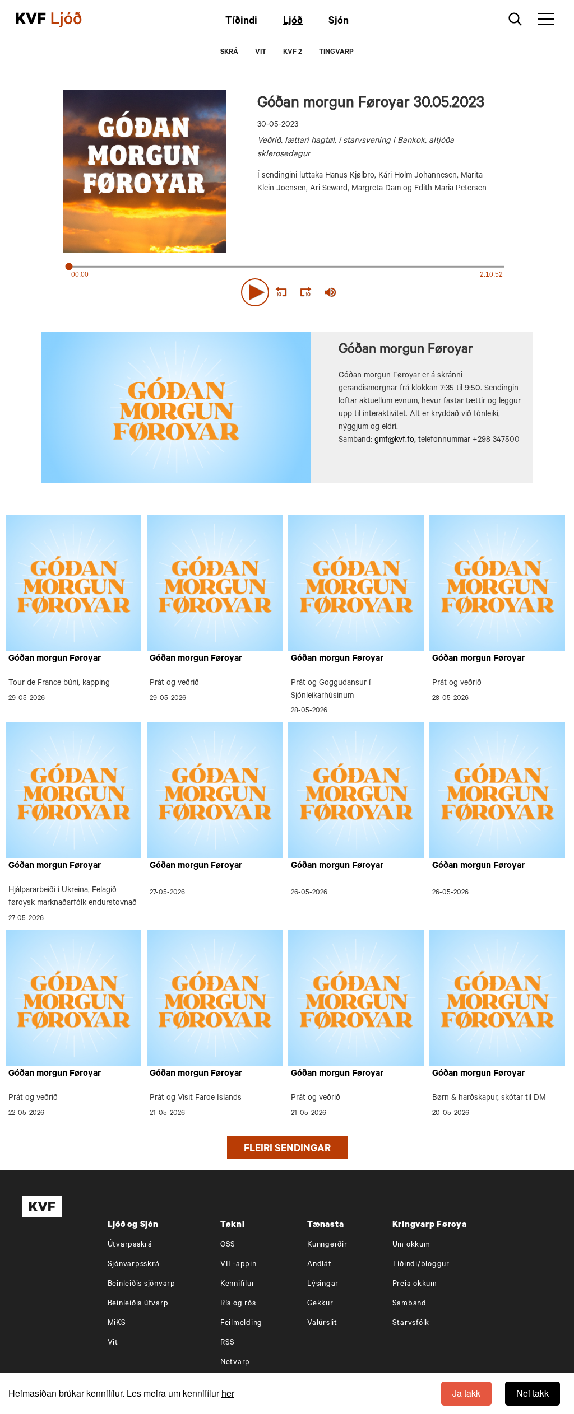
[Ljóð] (75, 19)
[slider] (382, 292)
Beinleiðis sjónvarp (141, 1284)
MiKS (117, 1323)
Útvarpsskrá (130, 1245)
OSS (227, 1245)
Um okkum (411, 1245)
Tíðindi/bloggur (421, 1265)
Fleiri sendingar (287, 1149)
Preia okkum (414, 1284)
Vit (113, 1343)
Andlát (319, 1265)
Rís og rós (238, 1304)
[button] (255, 292)
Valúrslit (322, 1323)
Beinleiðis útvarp (138, 1304)
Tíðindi (241, 21)
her (227, 1393)
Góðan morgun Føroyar (54, 659)
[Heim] (31, 19)
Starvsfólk (411, 1323)
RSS (227, 1343)
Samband (409, 1304)
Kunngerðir (327, 1245)
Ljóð (293, 21)
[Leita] (515, 19)
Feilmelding (241, 1323)
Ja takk (466, 1393)
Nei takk (532, 1393)
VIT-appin (238, 1265)
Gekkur (320, 1304)
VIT (260, 53)
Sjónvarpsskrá (134, 1265)
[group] (330, 292)
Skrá (229, 53)
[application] (287, 290)
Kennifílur (237, 1284)
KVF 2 (292, 53)
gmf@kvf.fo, (395, 440)
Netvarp (235, 1363)
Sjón (338, 21)
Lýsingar (323, 1284)
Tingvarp (336, 53)
